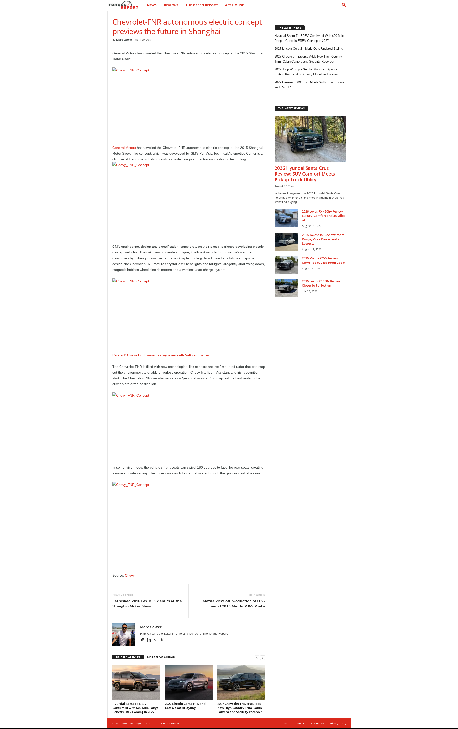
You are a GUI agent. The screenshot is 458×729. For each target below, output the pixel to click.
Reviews (171, 5)
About (286, 723)
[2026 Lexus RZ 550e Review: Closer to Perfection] (286, 288)
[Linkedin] (149, 640)
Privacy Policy (337, 723)
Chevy (130, 575)
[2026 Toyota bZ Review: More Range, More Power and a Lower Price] (286, 242)
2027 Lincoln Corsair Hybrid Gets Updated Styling (185, 706)
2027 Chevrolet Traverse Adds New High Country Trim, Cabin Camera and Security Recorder (239, 708)
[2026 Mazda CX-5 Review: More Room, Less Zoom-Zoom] (286, 265)
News (152, 5)
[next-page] (262, 657)
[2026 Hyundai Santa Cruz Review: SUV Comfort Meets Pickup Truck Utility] (310, 139)
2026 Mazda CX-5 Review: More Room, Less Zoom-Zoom (323, 260)
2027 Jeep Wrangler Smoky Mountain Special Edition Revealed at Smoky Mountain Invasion (306, 72)
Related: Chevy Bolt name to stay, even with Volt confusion (160, 355)
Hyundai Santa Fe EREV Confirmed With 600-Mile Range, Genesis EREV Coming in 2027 (135, 708)
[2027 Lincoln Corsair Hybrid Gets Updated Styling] (189, 682)
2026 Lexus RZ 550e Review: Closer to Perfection (322, 283)
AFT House (234, 5)
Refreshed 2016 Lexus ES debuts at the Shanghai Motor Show (147, 603)
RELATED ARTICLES (128, 657)
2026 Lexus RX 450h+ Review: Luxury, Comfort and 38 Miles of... (323, 215)
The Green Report (202, 5)
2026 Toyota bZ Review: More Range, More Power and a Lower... (323, 239)
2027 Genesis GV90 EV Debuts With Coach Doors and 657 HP (309, 84)
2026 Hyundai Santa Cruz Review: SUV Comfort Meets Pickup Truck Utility (305, 174)
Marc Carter (124, 39)
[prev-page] (257, 657)
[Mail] (156, 640)
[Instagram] (143, 640)
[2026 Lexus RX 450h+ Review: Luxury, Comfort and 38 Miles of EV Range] (286, 218)
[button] (343, 5)
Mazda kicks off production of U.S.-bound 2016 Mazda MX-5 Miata (234, 603)
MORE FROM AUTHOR (161, 657)
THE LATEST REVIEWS (291, 108)
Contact (300, 723)
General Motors (124, 148)
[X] (162, 640)
